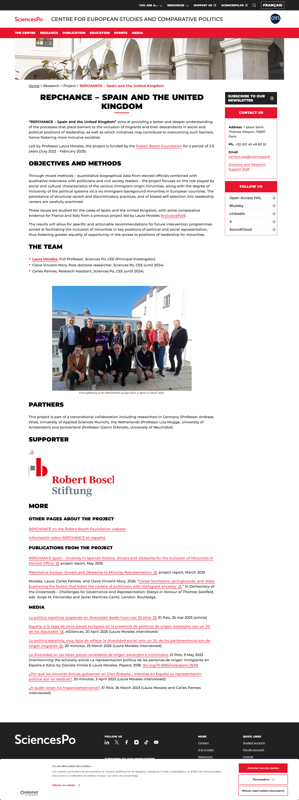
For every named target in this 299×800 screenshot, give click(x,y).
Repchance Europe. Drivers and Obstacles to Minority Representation (90, 572)
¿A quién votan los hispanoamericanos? (64, 688)
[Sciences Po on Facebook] (126, 742)
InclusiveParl (173, 215)
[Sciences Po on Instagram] (136, 742)
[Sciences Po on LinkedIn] (107, 742)
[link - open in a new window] (31, 451)
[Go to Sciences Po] (28, 20)
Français (272, 5)
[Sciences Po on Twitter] (117, 742)
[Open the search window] (254, 5)
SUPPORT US (203, 5)
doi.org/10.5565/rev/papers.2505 (170, 665)
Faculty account (253, 749)
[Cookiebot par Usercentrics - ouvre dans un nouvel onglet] (29, 793)
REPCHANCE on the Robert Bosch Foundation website (77, 529)
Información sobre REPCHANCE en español (67, 538)
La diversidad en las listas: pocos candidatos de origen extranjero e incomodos (98, 655)
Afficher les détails (63, 785)
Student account (254, 743)
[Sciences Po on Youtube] (156, 742)
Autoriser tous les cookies (263, 768)
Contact (203, 743)
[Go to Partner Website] (275, 19)
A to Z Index (206, 749)
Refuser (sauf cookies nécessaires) (263, 790)
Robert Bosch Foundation (159, 146)
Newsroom (205, 756)
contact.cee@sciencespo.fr (249, 157)
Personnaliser (261, 779)
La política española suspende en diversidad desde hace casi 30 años (90, 617)
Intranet (248, 756)
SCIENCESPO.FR (232, 5)
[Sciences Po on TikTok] (146, 742)
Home (34, 86)
